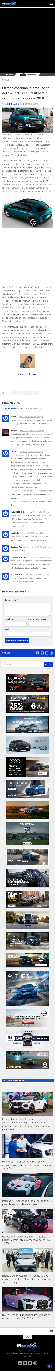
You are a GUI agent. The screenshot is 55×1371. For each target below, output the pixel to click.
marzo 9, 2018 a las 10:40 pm (38, 512)
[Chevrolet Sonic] (27, 907)
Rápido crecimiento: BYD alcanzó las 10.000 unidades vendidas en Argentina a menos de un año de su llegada (26, 1279)
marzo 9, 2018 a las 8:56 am (38, 575)
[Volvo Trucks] (27, 1047)
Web (7, 629)
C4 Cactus (17, 393)
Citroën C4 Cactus (31, 393)
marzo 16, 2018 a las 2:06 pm (31, 417)
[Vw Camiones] (27, 928)
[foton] (27, 74)
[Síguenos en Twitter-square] (42, 653)
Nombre (9, 619)
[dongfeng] (27, 732)
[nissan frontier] (27, 1026)
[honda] (27, 865)
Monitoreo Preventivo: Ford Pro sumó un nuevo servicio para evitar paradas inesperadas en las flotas (26, 1165)
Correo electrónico (38, 619)
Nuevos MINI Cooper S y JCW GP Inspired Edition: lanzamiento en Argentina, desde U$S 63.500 (26, 1240)
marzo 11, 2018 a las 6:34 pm (32, 431)
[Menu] (51, 3)
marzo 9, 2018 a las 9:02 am (40, 547)
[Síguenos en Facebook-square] (37, 653)
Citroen (6, 80)
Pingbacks (34, 409)
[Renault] (27, 966)
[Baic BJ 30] (27, 691)
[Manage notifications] (49, 1366)
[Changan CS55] (27, 753)
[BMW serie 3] (27, 1005)
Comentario (11, 600)
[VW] (27, 818)
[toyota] (27, 949)
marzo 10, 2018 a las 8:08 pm (31, 452)
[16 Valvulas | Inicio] (12, 3)
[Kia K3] (27, 797)
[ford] (27, 844)
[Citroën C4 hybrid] (27, 1068)
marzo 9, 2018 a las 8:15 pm (33, 533)
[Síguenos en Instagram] (51, 653)
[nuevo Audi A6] (27, 776)
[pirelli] (27, 712)
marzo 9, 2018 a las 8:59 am (40, 557)
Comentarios (14, 409)
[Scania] (27, 886)
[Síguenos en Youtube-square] (46, 653)
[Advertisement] (27, 44)
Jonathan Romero (15, 104)
